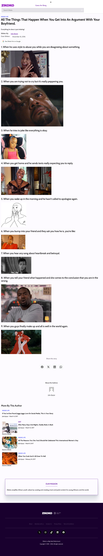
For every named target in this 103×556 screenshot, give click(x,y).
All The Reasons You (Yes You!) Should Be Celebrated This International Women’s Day (48, 440)
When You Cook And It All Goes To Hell (32, 456)
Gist (19, 422)
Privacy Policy (57, 524)
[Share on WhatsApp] (60, 366)
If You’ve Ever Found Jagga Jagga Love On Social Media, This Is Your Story (27, 413)
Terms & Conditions (69, 524)
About (30, 524)
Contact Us (49, 524)
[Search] (82, 10)
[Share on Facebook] (42, 366)
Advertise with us (39, 524)
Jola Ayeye (14, 34)
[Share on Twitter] (48, 366)
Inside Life (4, 17)
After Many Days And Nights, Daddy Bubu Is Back (35, 425)
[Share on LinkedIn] (54, 366)
